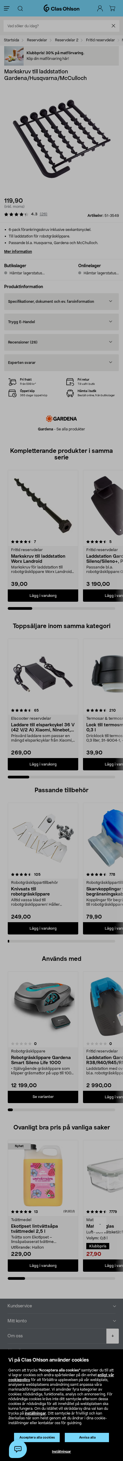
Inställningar (61, 1451)
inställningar (35, 1413)
